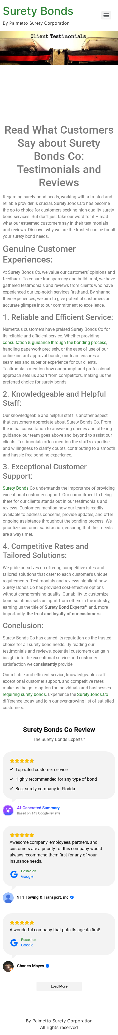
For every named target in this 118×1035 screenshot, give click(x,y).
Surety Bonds (38, 11)
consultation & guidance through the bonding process (54, 342)
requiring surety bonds (24, 694)
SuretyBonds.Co (92, 694)
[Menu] (106, 15)
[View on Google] (8, 897)
